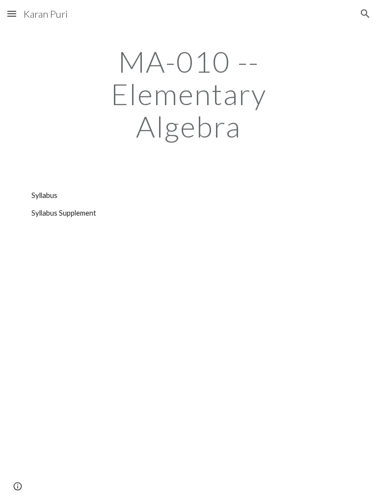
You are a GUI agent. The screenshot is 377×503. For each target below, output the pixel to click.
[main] (188, 93)
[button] (12, 13)
